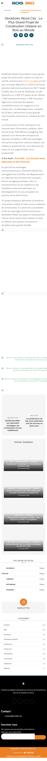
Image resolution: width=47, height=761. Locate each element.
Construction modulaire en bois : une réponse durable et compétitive (24, 518)
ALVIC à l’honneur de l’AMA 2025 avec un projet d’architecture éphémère (23, 492)
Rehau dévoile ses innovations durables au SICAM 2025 (23, 545)
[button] (16, 35)
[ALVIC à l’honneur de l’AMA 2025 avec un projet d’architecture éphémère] (23, 485)
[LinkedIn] (26, 701)
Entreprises (24, 644)
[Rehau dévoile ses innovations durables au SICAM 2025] (23, 538)
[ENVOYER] (40, 737)
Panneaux (24, 634)
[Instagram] (32, 701)
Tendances (25, 12)
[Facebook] (14, 701)
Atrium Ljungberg (31, 81)
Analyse (24, 625)
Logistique (24, 663)
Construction (26, 10)
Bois (24, 630)
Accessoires (24, 659)
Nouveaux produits (24, 639)
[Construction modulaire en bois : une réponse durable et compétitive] (23, 511)
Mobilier (24, 668)
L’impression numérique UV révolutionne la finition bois (23, 465)
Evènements (36, 10)
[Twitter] (20, 701)
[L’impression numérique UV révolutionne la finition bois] (23, 458)
